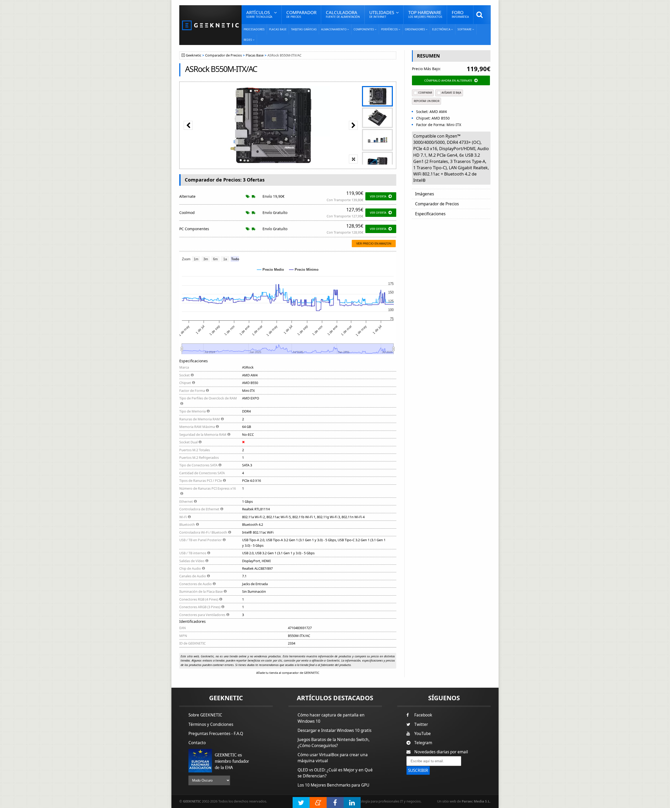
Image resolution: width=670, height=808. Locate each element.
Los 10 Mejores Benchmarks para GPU (333, 785)
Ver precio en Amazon (373, 243)
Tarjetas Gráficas (304, 29)
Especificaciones (430, 214)
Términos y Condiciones (210, 724)
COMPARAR (425, 92)
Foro (460, 14)
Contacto (197, 742)
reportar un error (426, 101)
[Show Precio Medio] (270, 270)
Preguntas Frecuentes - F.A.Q (215, 733)
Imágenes (424, 194)
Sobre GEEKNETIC (205, 715)
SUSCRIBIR (418, 770)
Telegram (423, 742)
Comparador (301, 14)
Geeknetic (193, 55)
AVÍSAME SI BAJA (451, 92)
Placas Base (278, 29)
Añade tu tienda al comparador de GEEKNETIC (287, 673)
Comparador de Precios (223, 55)
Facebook (423, 715)
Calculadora (343, 14)
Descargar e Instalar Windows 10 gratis (334, 730)
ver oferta (378, 196)
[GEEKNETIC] (210, 25)
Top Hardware (425, 14)
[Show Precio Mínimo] (304, 270)
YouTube (422, 733)
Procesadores (254, 29)
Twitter (421, 724)
